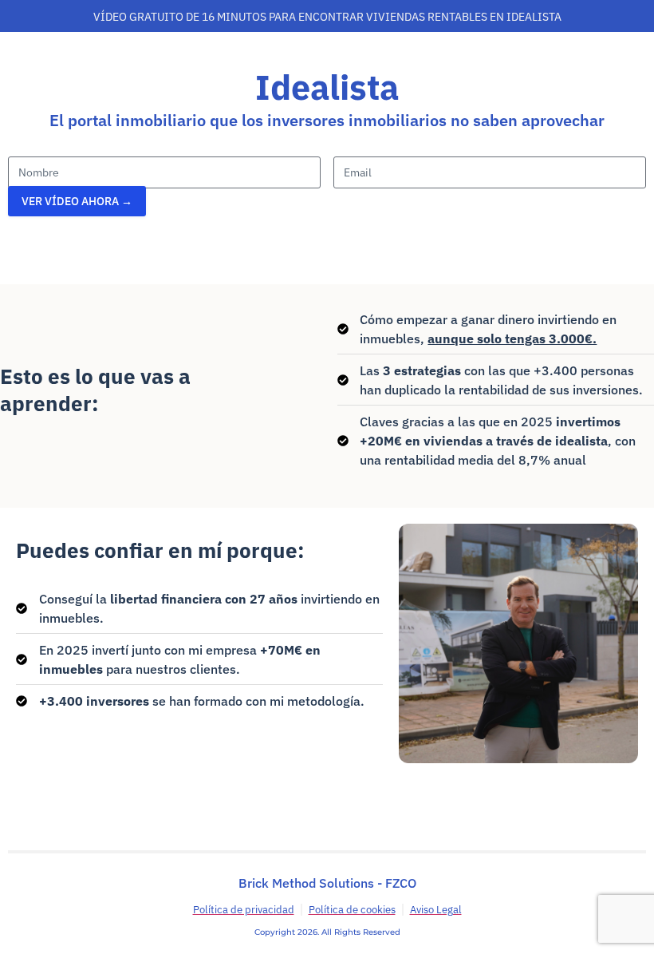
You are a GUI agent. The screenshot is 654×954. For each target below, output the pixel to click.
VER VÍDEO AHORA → (77, 201)
